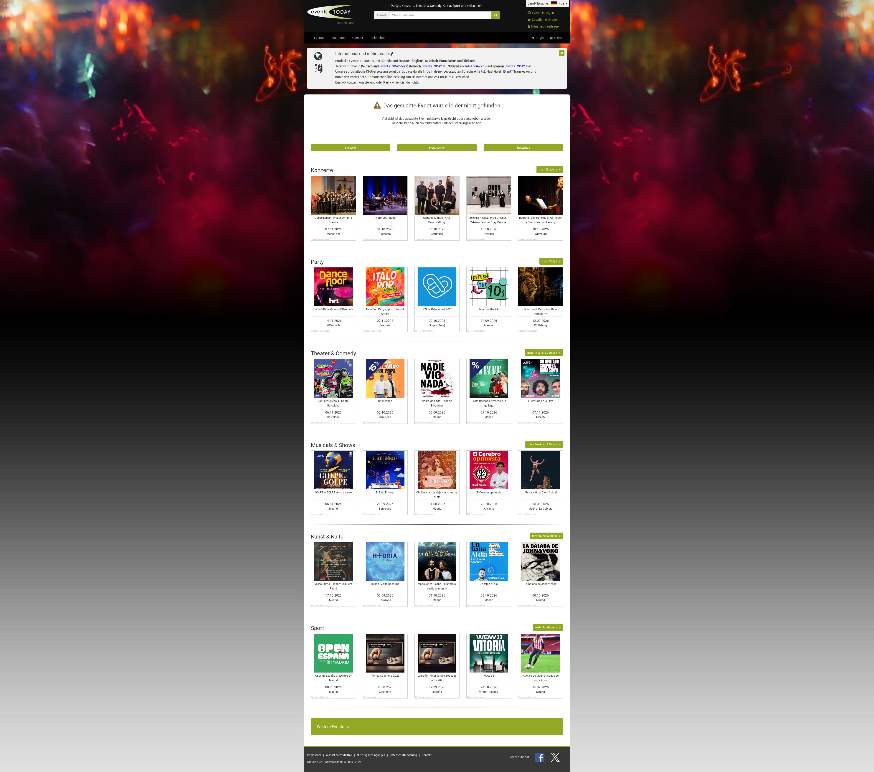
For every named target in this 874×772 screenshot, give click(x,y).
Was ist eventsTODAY (339, 755)
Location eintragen (545, 19)
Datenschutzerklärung (403, 755)
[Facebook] (540, 757)
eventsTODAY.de (392, 66)
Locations (337, 38)
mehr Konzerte (549, 169)
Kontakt (427, 755)
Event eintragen (542, 13)
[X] (555, 757)
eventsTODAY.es (517, 66)
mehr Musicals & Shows (543, 444)
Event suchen (437, 147)
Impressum (314, 755)
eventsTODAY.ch (473, 66)
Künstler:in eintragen (545, 26)
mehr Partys (550, 261)
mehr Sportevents (547, 627)
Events (319, 38)
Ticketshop (378, 38)
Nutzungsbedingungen (371, 755)
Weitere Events (332, 726)
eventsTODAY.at (434, 66)
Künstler (357, 38)
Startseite (350, 147)
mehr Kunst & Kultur (545, 536)
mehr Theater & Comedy (543, 352)
